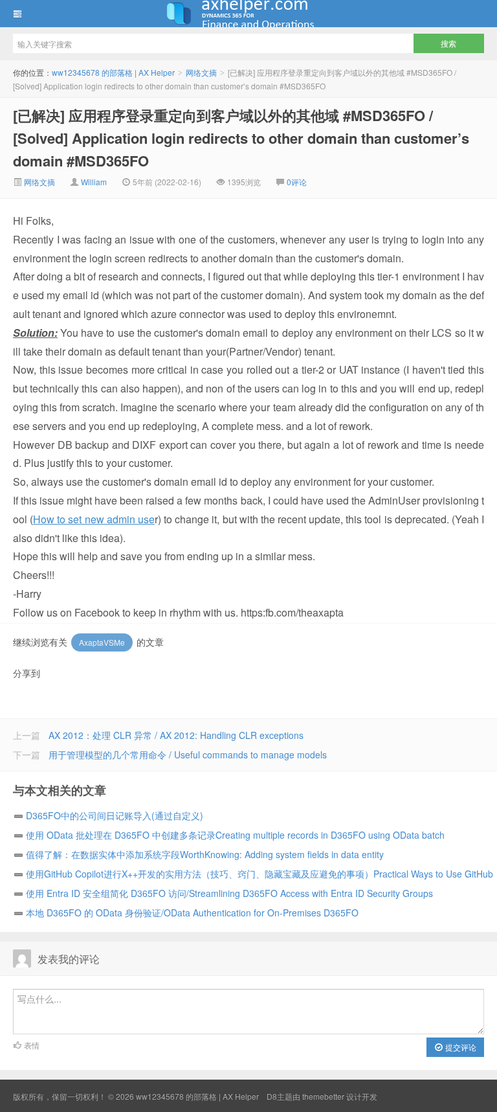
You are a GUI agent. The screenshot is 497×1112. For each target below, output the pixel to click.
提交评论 (459, 1046)
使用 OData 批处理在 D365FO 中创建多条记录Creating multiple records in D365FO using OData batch (235, 834)
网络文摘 (201, 72)
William (94, 181)
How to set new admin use (94, 519)
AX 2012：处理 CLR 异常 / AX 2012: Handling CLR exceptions (176, 735)
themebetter (323, 1096)
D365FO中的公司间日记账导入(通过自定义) (114, 815)
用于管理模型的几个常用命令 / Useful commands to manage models (188, 754)
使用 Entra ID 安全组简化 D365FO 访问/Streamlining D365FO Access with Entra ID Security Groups (229, 893)
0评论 (297, 181)
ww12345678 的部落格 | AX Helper (248, 13)
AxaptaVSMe (102, 642)
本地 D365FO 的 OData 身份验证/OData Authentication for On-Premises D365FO (192, 912)
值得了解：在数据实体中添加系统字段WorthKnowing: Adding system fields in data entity (205, 854)
